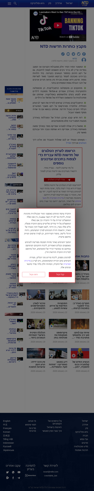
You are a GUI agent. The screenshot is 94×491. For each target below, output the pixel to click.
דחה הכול (33, 274)
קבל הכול (60, 274)
